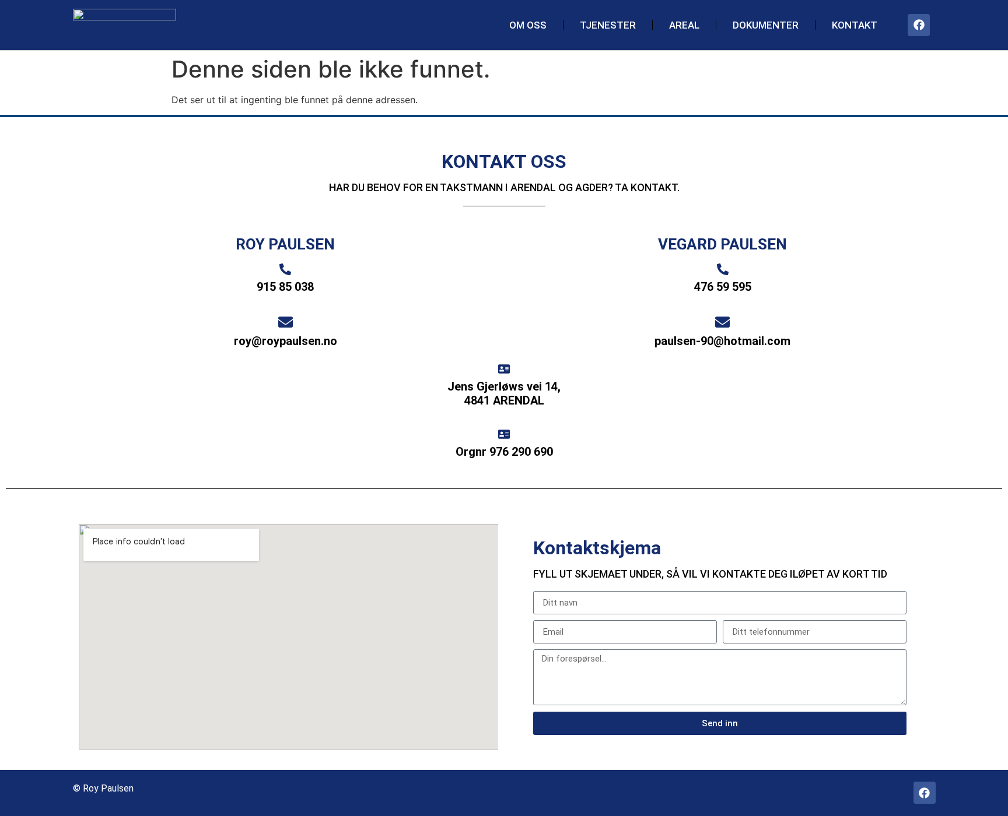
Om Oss (528, 25)
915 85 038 (285, 287)
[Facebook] (919, 25)
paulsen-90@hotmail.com (722, 341)
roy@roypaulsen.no (285, 341)
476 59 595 (722, 287)
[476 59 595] (723, 269)
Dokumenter (766, 25)
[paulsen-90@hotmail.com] (722, 322)
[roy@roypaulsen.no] (285, 322)
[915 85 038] (285, 269)
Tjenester (608, 25)
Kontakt (854, 25)
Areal (684, 25)
